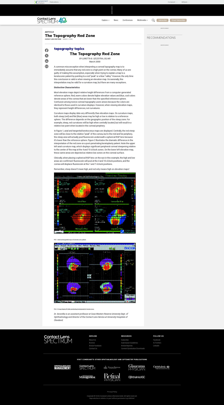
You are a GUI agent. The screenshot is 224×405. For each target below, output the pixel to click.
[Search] (153, 20)
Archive (92, 343)
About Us (92, 340)
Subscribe (162, 20)
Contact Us (93, 348)
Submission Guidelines (129, 343)
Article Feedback (95, 346)
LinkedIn (156, 346)
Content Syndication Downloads (133, 348)
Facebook (156, 340)
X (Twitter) (157, 343)
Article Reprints (127, 346)
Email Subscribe (178, 20)
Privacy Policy (112, 392)
